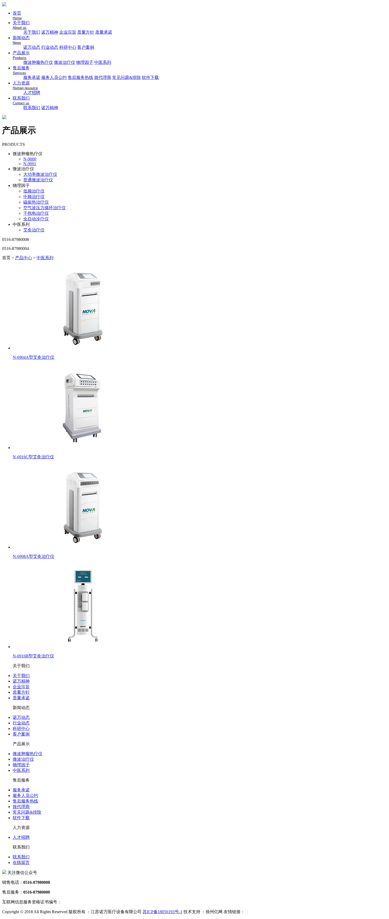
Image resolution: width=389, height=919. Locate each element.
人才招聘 (31, 92)
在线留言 (21, 862)
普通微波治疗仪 (38, 180)
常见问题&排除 (126, 77)
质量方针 (85, 32)
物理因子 (84, 62)
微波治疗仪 (64, 62)
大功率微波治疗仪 (40, 174)
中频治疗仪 (33, 196)
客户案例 (85, 47)
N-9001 (29, 164)
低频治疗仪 (33, 191)
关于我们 (31, 32)
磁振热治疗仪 (36, 202)
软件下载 (150, 77)
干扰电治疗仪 (36, 213)
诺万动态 (31, 47)
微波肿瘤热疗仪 (38, 62)
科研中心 (67, 47)
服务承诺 (31, 77)
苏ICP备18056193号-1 (162, 911)
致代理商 (102, 77)
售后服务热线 (80, 77)
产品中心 (23, 257)
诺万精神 (49, 32)
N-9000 (29, 159)
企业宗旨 (67, 32)
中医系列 (102, 62)
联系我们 (31, 107)
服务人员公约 (54, 77)
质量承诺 (103, 32)
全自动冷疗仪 (36, 219)
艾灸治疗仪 (33, 230)
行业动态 (49, 47)
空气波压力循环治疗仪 (44, 207)
